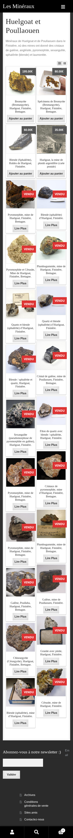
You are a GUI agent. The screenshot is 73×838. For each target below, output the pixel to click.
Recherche (36, 832)
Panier (56, 829)
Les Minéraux (18, 6)
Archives (29, 794)
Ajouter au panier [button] (20, 118)
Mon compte (12, 832)
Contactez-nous (34, 819)
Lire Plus (20, 228)
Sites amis (30, 812)
